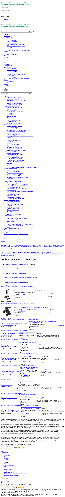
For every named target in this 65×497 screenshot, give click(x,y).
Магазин (6, 58)
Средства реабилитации (49, 245)
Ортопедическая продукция (36, 246)
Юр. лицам (7, 36)
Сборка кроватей (11, 53)
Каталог (6, 19)
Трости (44, 253)
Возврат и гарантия (12, 43)
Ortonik (25, 349)
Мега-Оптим (21, 294)
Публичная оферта (12, 48)
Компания (3, 451)
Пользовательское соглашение (12, 475)
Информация (4, 452)
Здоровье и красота (49, 246)
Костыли (48, 253)
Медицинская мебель (22, 245)
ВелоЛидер (36, 326)
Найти (5, 90)
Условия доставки (12, 41)
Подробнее (61, 325)
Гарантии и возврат (9, 465)
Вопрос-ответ (10, 47)
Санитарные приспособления (20, 252)
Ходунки (39, 253)
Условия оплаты (11, 40)
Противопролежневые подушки (14, 253)
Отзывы (6, 458)
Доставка (6, 56)
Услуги (6, 51)
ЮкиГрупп (27, 375)
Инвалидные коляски (6, 252)
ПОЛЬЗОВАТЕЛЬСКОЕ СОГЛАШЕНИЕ (18, 50)
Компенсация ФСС (12, 54)
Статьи (6, 468)
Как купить (7, 38)
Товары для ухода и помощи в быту (19, 246)
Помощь (6, 466)
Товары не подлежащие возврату (16, 44)
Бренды (6, 471)
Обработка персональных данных (16, 46)
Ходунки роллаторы (33, 252)
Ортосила (23, 388)
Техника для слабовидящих (30, 253)
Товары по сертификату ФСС (9, 245)
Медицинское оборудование (35, 245)
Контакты (6, 57)
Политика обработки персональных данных (16, 473)
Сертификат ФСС (8, 37)
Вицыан (27, 413)
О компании (7, 455)
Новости (6, 456)
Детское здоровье (15, 248)
